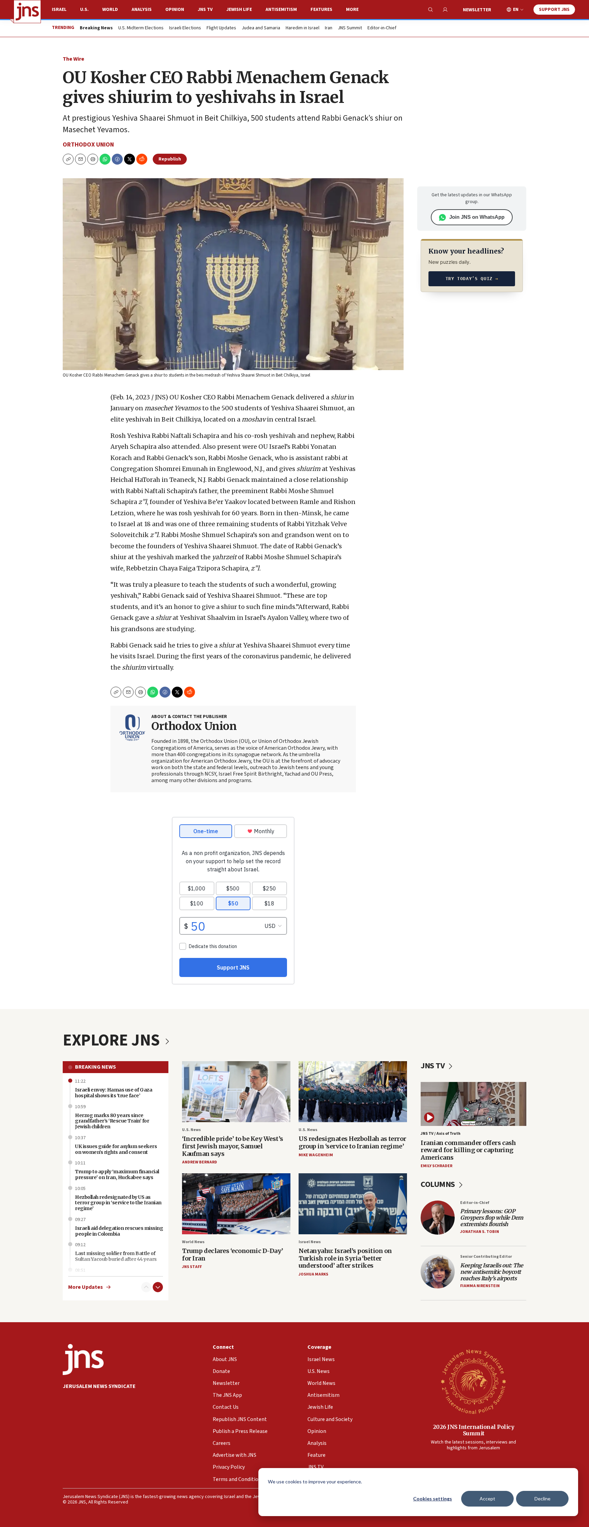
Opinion (174, 9)
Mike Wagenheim (316, 1155)
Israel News (310, 1242)
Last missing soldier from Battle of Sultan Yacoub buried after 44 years (116, 1256)
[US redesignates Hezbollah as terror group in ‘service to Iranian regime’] (353, 1091)
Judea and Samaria (261, 28)
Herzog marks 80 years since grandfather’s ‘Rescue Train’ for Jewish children (112, 1121)
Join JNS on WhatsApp (476, 217)
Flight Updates (221, 28)
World (110, 9)
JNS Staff (192, 1267)
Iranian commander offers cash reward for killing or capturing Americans (468, 1150)
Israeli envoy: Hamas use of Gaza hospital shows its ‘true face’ (113, 1093)
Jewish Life (239, 9)
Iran (328, 28)
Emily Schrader (436, 1166)
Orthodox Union (88, 144)
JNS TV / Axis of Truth (440, 1133)
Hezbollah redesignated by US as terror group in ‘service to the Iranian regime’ (118, 1203)
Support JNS (554, 9)
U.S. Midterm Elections (141, 28)
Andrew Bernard (199, 1162)
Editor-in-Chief (381, 28)
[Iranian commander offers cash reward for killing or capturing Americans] (473, 1104)
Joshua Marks (313, 1274)
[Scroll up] (146, 1287)
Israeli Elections (185, 28)
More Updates (85, 1287)
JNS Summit (350, 28)
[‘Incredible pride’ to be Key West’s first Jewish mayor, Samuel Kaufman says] (236, 1091)
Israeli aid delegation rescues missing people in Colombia (119, 1231)
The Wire (73, 59)
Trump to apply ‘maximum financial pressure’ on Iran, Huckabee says (117, 1174)
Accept (487, 1498)
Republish (169, 159)
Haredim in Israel (302, 28)
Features (321, 9)
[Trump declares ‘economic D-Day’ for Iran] (236, 1203)
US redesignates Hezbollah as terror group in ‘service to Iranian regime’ (352, 1142)
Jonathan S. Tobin (479, 1232)
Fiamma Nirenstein (480, 1286)
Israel (59, 9)
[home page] (27, 11)
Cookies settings (432, 1498)
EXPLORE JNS (113, 1040)
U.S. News (191, 1130)
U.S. (84, 9)
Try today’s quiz (471, 278)
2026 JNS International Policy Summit (473, 1430)
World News (193, 1242)
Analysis (142, 9)
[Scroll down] (158, 1287)
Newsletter (477, 9)
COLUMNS (438, 1184)
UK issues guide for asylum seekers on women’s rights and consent (116, 1149)
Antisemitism (281, 9)
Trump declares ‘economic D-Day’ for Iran (232, 1254)
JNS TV (205, 9)
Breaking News (95, 1067)
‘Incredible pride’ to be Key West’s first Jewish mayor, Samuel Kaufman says (232, 1146)
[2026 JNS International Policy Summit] (473, 1381)
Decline (542, 1498)
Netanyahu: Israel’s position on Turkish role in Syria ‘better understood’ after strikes (345, 1258)
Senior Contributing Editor (486, 1256)
